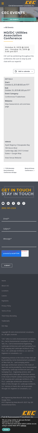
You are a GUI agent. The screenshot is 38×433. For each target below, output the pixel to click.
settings (23, 426)
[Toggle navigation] (3, 3)
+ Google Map (15, 153)
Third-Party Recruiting (9, 316)
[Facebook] (13, 203)
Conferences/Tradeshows (15, 97)
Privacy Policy (6, 306)
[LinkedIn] (8, 203)
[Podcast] (23, 203)
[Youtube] (3, 203)
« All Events (8, 27)
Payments (5, 301)
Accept (6, 429)
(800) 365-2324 (9, 208)
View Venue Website (13, 158)
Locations (5, 291)
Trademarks (6, 321)
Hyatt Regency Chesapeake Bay (17, 145)
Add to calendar (24, 71)
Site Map (5, 326)
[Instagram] (18, 203)
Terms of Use (6, 311)
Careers (4, 296)
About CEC (5, 286)
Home (4, 281)
